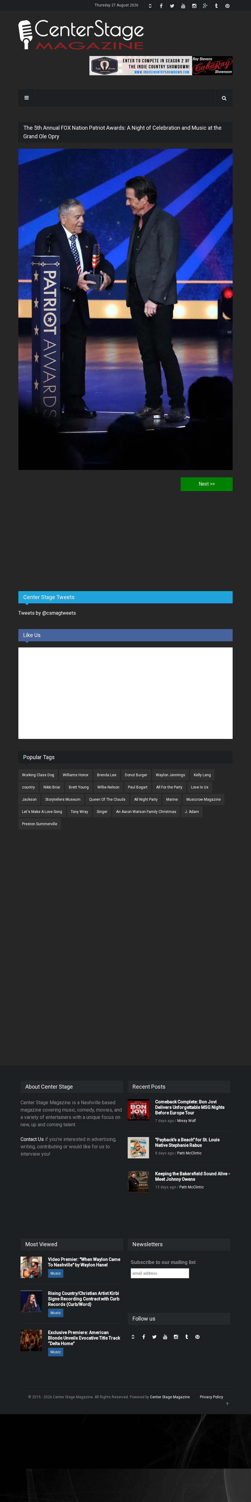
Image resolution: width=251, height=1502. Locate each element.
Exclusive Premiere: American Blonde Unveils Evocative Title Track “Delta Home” (84, 1338)
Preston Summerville (39, 824)
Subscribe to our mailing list (163, 1262)
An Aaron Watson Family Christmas (146, 812)
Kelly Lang (202, 775)
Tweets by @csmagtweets (47, 613)
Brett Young (79, 787)
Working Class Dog (38, 775)
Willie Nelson (108, 787)
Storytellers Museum (63, 799)
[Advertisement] (64, 538)
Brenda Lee (106, 775)
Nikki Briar (51, 787)
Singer (102, 812)
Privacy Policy (211, 1397)
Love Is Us (199, 787)
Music (56, 1273)
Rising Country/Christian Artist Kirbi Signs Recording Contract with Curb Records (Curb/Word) (83, 1299)
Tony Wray (79, 812)
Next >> (207, 484)
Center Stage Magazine (170, 1397)
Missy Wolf (186, 1121)
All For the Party (169, 787)
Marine (172, 799)
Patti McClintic (189, 1153)
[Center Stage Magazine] (81, 35)
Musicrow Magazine (203, 799)
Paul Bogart (138, 787)
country (28, 787)
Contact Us (32, 1139)
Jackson (29, 799)
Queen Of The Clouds (107, 799)
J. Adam (192, 812)
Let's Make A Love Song (42, 812)
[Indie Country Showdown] (161, 65)
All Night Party (146, 799)
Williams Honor (75, 775)
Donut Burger (136, 775)
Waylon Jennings (170, 775)
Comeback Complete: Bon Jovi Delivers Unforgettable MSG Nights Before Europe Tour (190, 1107)
